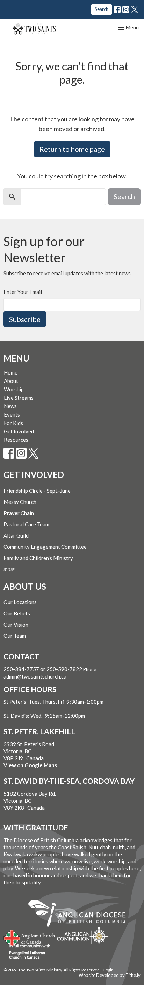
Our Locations (20, 602)
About (11, 381)
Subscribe (25, 319)
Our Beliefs (16, 613)
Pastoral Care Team (26, 524)
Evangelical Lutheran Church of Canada (27, 952)
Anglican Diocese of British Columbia (81, 914)
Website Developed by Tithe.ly (110, 975)
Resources (16, 440)
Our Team (14, 636)
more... (10, 569)
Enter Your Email (22, 292)
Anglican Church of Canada (29, 937)
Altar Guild (16, 535)
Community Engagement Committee (45, 547)
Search (101, 9)
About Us (24, 586)
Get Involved (19, 431)
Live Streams (19, 397)
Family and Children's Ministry (38, 558)
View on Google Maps (30, 765)
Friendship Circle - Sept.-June (37, 490)
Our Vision (15, 624)
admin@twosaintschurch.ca (34, 676)
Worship (14, 389)
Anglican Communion (83, 936)
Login (108, 969)
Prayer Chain (18, 513)
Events (12, 414)
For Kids (13, 423)
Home (10, 372)
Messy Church (19, 502)
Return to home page (72, 149)
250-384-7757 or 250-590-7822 (42, 669)
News (10, 406)
